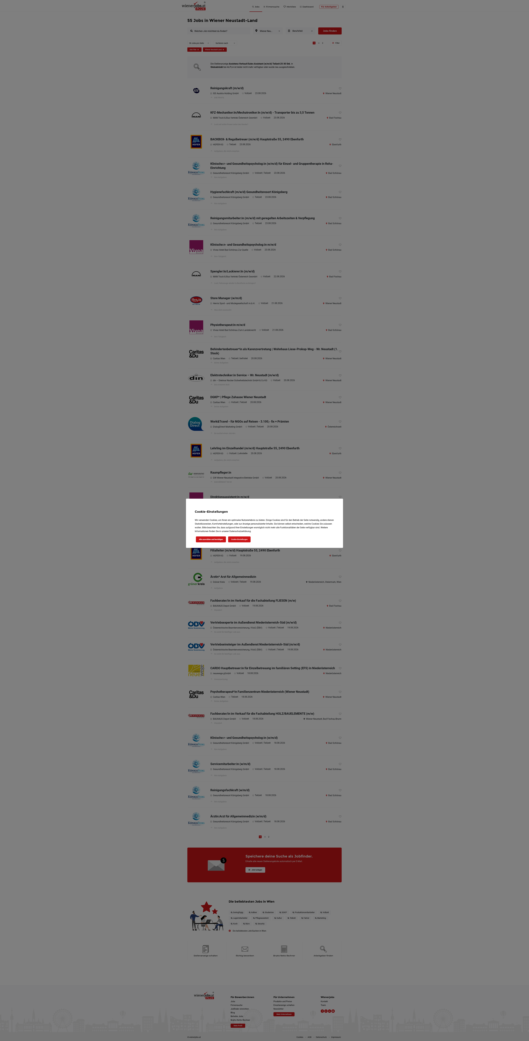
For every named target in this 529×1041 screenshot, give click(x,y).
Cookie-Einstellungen (239, 539)
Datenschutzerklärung (240, 531)
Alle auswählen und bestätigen (211, 539)
